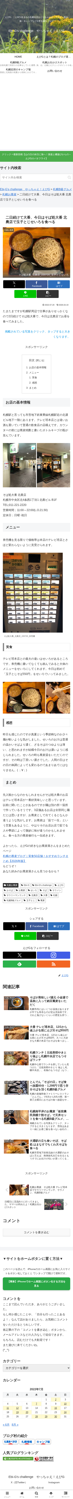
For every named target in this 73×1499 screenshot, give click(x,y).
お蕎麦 (22, 890)
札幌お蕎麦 (12, 885)
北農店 (34, 895)
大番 (45, 895)
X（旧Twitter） (19, 1482)
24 (65, 1412)
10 (65, 1403)
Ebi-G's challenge (43, 885)
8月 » (15, 1424)
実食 (34, 377)
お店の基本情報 (37, 367)
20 (27, 1412)
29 (46, 1416)
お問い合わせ (36, 1487)
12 (17, 1408)
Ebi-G (26, 885)
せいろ (33, 890)
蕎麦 (42, 900)
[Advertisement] (36, 112)
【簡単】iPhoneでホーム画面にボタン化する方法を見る (36, 1283)
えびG (60, 885)
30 (55, 1416)
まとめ (32, 387)
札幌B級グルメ (14, 900)
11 (8, 1408)
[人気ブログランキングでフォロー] (18, 1458)
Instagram (54, 1482)
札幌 (55, 895)
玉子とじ (30, 900)
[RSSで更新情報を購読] (53, 964)
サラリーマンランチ (16, 895)
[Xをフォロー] (19, 955)
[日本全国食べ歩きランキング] (44, 1458)
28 (36, 1416)
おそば (10, 890)
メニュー (34, 372)
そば (45, 890)
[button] (69, 177)
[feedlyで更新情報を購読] (19, 964)
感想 (34, 382)
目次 (32, 360)
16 (55, 1408)
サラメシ (56, 890)
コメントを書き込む (36, 1232)
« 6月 (6, 1424)
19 (17, 1412)
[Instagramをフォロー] (53, 955)
